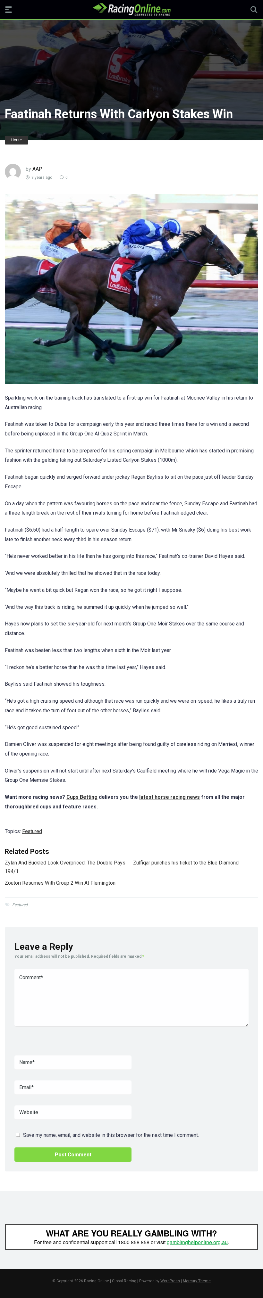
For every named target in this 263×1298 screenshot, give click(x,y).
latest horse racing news (169, 797)
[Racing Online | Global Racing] (132, 9)
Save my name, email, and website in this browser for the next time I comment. (111, 1135)
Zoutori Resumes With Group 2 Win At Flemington (60, 883)
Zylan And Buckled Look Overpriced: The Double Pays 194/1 (65, 867)
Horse (16, 140)
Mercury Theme (197, 1281)
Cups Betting (82, 797)
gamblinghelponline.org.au (197, 1242)
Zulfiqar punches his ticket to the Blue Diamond (186, 863)
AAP (37, 169)
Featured (32, 831)
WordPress (170, 1281)
